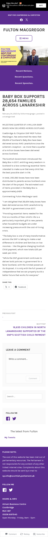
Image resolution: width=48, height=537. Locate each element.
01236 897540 (9, 514)
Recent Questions (24, 76)
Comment (33, 378)
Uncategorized (8, 117)
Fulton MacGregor (24, 29)
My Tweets (10, 437)
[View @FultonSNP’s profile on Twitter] (14, 419)
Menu (25, 38)
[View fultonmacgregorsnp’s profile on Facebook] (8, 419)
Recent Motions (24, 71)
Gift (41, 5)
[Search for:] (24, 396)
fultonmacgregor (28, 114)
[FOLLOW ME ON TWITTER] (26, 20)
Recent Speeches (24, 83)
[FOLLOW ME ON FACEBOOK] (21, 20)
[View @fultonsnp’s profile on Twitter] (11, 490)
